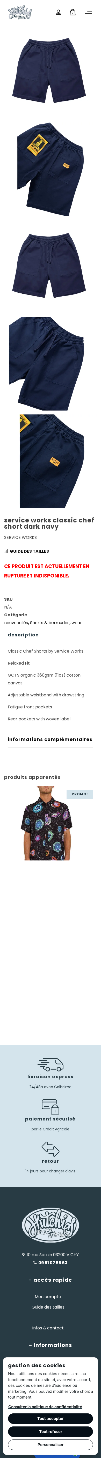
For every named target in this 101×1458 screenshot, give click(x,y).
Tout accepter (50, 1418)
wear (76, 623)
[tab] (50, 635)
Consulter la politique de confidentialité (45, 1406)
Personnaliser (50, 1444)
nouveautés (16, 623)
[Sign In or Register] (58, 12)
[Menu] (88, 12)
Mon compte (48, 1297)
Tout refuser (50, 1431)
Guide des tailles (29, 551)
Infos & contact (48, 1328)
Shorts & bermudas (49, 623)
